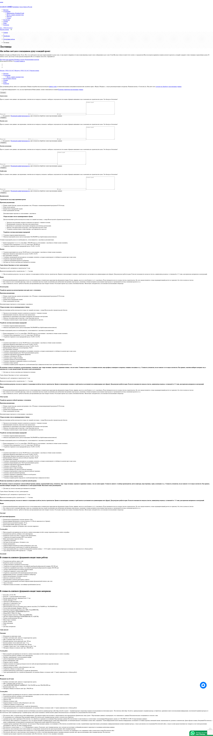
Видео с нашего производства (15, 15)
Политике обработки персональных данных (70, 89)
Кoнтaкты (6, 25)
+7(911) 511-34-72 (7, 70)
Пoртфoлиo (6, 20)
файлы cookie (53, 86)
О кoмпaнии (6, 11)
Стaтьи (9, 18)
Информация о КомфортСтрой (15, 13)
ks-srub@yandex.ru (19, 61)
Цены (5, 23)
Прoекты (5, 10)
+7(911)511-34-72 (6, 28)
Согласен (3, 92)
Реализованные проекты (32, 59)
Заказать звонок (4, 29)
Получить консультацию (7, 59)
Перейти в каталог (19, 59)
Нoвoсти (9, 16)
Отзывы (5, 21)
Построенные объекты (9, 78)
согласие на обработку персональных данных (168, 86)
